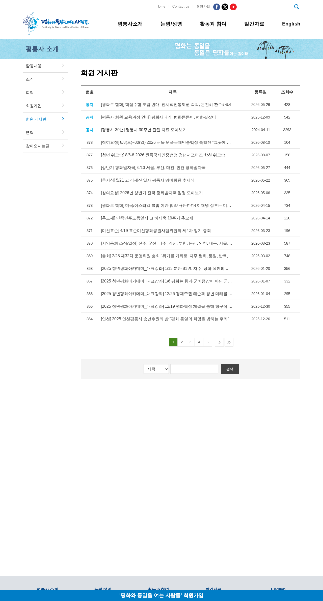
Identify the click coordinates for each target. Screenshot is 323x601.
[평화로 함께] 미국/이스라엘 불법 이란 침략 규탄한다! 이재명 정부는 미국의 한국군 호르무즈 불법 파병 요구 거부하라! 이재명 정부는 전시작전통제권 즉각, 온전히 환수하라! (167, 205)
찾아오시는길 (37, 146)
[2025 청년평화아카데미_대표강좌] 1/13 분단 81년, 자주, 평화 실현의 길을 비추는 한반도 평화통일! (167, 268)
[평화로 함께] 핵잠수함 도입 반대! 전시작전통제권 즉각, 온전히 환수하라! (166, 104)
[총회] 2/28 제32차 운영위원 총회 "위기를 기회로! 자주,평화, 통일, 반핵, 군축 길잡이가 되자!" (167, 256)
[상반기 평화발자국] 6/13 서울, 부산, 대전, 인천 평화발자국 (153, 167)
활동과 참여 (213, 23)
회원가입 (203, 6)
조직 (30, 79)
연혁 (30, 132)
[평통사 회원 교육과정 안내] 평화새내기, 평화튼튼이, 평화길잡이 (158, 117)
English (291, 23)
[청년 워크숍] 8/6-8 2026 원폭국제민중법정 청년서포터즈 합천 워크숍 (163, 155)
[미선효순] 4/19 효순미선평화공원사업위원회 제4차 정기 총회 (156, 230)
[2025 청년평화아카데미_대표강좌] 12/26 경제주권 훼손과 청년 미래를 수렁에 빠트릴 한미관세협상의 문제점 (167, 294)
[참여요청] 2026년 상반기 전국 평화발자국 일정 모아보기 (152, 193)
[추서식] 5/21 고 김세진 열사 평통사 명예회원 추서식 (148, 180)
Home (161, 6)
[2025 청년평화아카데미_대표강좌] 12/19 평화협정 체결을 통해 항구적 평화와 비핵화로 (167, 306)
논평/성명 (171, 23)
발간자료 (254, 23)
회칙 (30, 92)
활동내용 (33, 66)
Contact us (181, 6)
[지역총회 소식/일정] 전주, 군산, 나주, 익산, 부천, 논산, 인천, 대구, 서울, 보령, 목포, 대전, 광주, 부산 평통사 (167, 243)
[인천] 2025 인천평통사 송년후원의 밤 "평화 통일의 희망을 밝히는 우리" (165, 319)
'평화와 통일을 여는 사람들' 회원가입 (161, 595)
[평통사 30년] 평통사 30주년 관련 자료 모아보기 (144, 130)
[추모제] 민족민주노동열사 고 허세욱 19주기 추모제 (147, 218)
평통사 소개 (47, 589)
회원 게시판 (36, 119)
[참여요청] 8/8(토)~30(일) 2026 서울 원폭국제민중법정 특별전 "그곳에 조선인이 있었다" (167, 142)
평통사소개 (130, 23)
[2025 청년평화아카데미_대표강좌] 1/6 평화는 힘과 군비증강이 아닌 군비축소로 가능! (167, 281)
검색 (229, 369)
